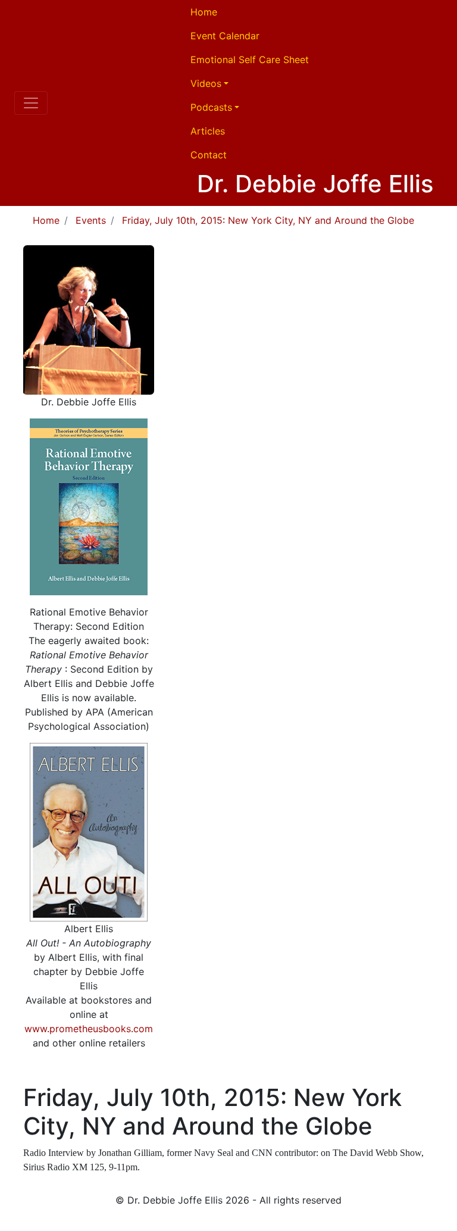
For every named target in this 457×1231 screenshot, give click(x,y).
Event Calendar (224, 36)
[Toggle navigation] (31, 103)
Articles (207, 131)
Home (203, 12)
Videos (205, 83)
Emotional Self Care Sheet (249, 59)
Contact (208, 155)
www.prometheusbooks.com (88, 1029)
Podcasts (211, 107)
